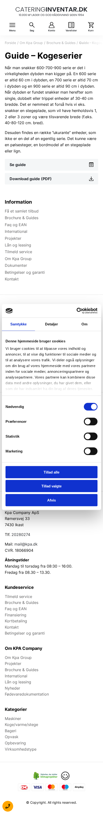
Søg (32, 30)
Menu (12, 30)
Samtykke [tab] (18, 324)
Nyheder (12, 688)
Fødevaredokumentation (27, 694)
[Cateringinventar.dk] (51, 11)
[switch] (90, 421)
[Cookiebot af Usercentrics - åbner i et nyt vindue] (76, 311)
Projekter (13, 238)
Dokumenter (16, 265)
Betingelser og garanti (25, 272)
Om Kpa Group (31, 43)
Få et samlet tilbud (22, 211)
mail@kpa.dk (26, 544)
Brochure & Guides (60, 43)
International (16, 231)
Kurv (91, 30)
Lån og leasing (18, 245)
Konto (51, 30)
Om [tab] (84, 324)
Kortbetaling (16, 621)
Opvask (11, 736)
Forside (10, 43)
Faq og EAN (16, 224)
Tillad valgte (51, 486)
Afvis (51, 500)
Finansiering (15, 615)
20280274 (20, 534)
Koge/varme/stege (21, 724)
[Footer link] (45, 776)
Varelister (71, 30)
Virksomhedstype (20, 749)
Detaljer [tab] (51, 324)
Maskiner (13, 718)
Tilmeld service (18, 251)
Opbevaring (15, 743)
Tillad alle (51, 472)
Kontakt (12, 279)
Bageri (10, 730)
